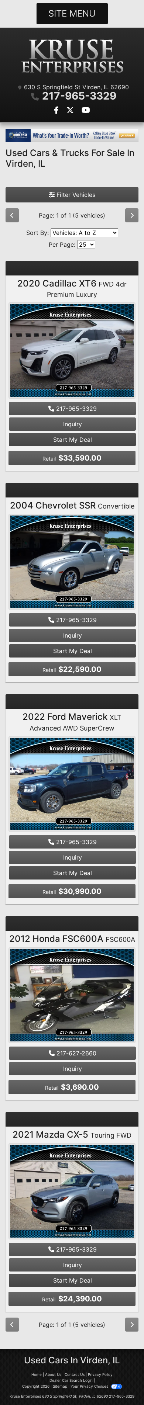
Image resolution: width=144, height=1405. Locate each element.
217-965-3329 (79, 96)
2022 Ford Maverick (72, 721)
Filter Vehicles (75, 194)
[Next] (131, 215)
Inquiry (72, 424)
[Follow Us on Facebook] (57, 110)
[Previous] (12, 215)
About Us (53, 1374)
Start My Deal (72, 439)
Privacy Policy (100, 1374)
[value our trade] (72, 135)
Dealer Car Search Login (71, 1380)
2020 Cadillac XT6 (72, 288)
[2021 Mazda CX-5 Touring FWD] (72, 1192)
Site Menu (72, 13)
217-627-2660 (75, 1053)
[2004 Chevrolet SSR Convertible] (72, 562)
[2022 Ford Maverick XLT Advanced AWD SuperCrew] (72, 784)
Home (36, 1374)
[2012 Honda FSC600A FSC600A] (72, 996)
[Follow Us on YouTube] (86, 110)
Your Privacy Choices (90, 1386)
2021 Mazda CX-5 (72, 1134)
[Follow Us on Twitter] (71, 110)
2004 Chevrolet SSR (72, 505)
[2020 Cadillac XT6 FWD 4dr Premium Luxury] (72, 351)
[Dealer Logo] (72, 57)
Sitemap (60, 1386)
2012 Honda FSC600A (72, 938)
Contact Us (75, 1374)
